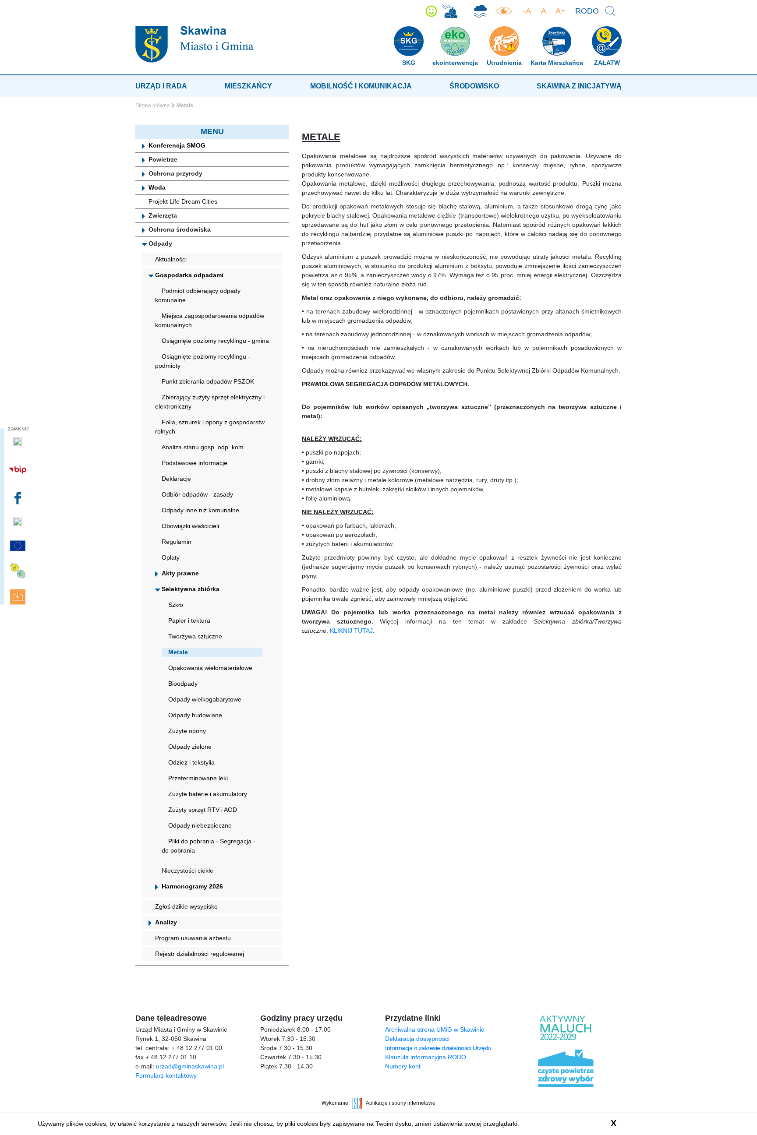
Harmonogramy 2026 (192, 886)
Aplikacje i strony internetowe (400, 1103)
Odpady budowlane (195, 715)
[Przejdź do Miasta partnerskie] (18, 545)
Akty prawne (180, 573)
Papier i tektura (189, 620)
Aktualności (171, 259)
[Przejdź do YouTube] (18, 522)
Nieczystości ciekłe (187, 870)
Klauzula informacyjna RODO (425, 1057)
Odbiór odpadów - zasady (197, 494)
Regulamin (176, 541)
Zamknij (18, 429)
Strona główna (152, 105)
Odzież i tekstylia (191, 762)
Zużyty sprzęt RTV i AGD (202, 809)
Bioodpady (183, 683)
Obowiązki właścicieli (190, 525)
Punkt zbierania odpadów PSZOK (208, 381)
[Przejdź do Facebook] (18, 497)
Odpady (160, 243)
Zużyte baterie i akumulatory (207, 793)
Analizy (166, 922)
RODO (587, 11)
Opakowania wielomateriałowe (210, 667)
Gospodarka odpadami (189, 274)
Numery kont (403, 1066)
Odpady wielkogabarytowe (204, 699)
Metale (178, 652)
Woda (157, 187)
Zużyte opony (187, 730)
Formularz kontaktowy (166, 1075)
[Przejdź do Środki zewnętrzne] (18, 570)
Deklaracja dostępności (417, 1038)
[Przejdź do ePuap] (18, 441)
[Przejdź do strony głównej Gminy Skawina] (194, 44)
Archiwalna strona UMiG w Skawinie (435, 1029)
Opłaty (171, 557)
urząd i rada (161, 86)
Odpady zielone (190, 746)
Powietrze (163, 159)
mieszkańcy (248, 86)
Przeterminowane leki (198, 778)
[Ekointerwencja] (449, 11)
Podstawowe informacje (194, 462)
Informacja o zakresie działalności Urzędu (438, 1047)
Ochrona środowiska (180, 229)
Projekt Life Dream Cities (183, 201)
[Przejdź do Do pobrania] (18, 597)
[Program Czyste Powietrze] (480, 11)
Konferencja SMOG (177, 145)
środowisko (474, 86)
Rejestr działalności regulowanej (199, 953)
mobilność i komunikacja (361, 86)
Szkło (175, 604)
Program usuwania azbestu (193, 937)
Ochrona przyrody (175, 173)
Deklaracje (176, 478)
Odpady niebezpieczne (200, 825)
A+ (560, 11)
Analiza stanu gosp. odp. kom (203, 447)
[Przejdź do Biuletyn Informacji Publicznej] (18, 469)
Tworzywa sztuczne (195, 636)
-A (527, 11)
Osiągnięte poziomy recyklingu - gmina (215, 340)
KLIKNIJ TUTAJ (351, 630)
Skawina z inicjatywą (579, 86)
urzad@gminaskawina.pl (190, 1066)
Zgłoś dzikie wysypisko (186, 906)
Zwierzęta (163, 215)
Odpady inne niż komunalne (200, 510)
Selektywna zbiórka (190, 588)
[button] (431, 11)
